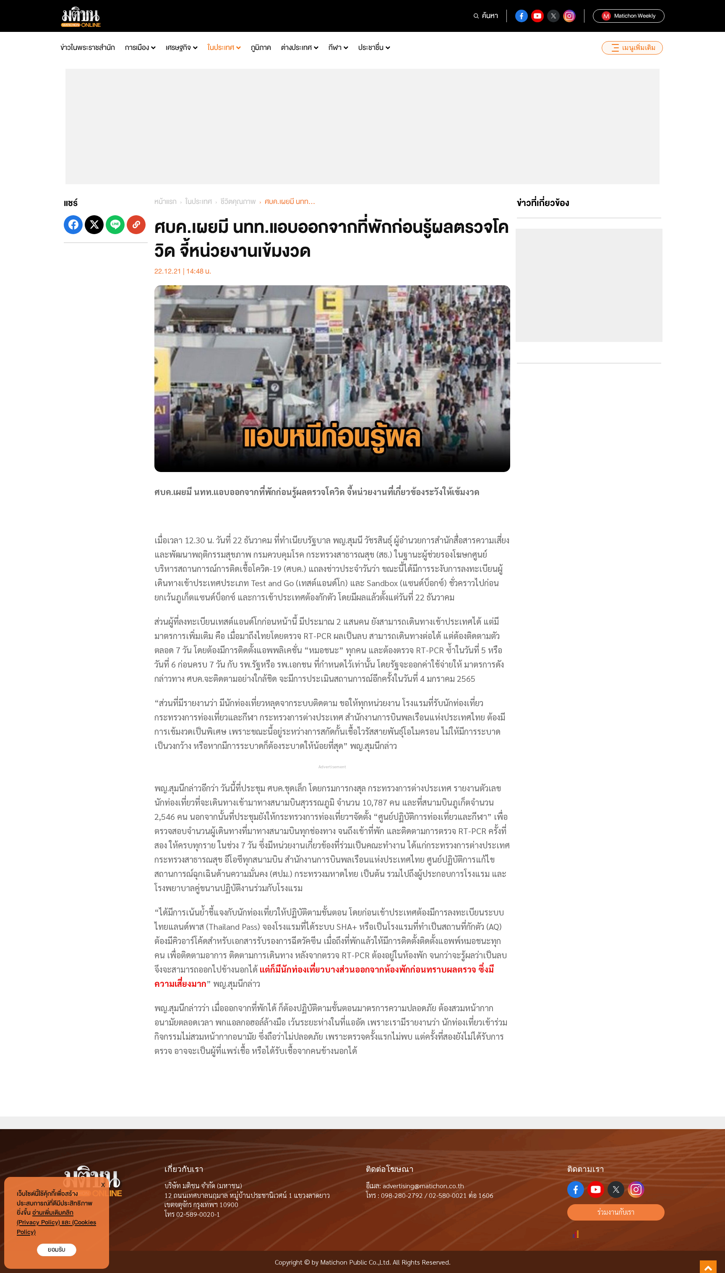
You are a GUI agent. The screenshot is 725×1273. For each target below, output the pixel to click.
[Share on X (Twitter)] (94, 224)
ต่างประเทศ (296, 48)
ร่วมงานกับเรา (615, 1212)
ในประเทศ (221, 48)
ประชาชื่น (370, 48)
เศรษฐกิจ (178, 48)
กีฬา (335, 48)
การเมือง (137, 48)
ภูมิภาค (261, 48)
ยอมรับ (56, 1249)
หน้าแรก (165, 202)
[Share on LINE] (115, 224)
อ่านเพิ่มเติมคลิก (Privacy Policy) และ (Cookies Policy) (56, 1222)
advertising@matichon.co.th (423, 1185)
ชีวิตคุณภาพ (238, 202)
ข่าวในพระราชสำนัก (87, 48)
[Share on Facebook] (73, 224)
